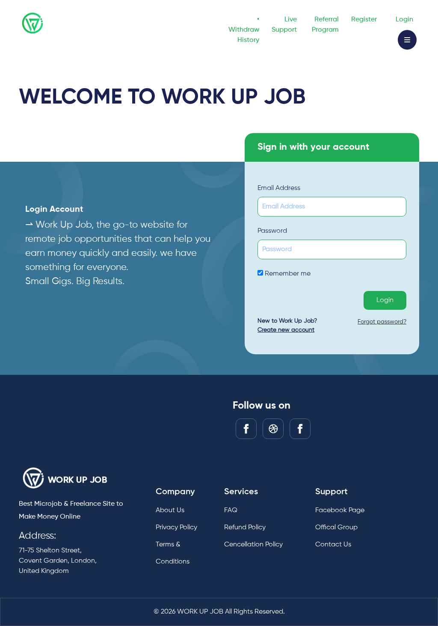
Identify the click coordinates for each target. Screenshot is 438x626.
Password (272, 231)
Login (404, 19)
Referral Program (325, 24)
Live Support (284, 24)
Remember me (287, 273)
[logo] (33, 477)
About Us (170, 510)
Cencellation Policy (253, 544)
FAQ (230, 510)
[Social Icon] (246, 428)
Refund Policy (245, 527)
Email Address (278, 188)
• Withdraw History (243, 30)
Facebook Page (339, 510)
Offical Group (336, 527)
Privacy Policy (176, 527)
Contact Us (333, 544)
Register (364, 19)
